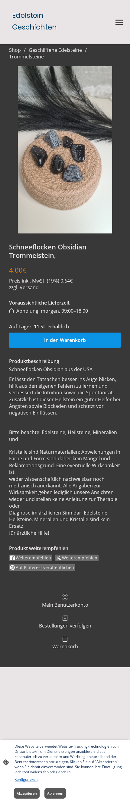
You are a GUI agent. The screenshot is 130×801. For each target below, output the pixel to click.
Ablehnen (55, 793)
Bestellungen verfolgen (65, 625)
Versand (29, 287)
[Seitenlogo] (35, 39)
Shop (15, 50)
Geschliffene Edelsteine (55, 50)
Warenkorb (65, 646)
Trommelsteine (26, 56)
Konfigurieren (26, 779)
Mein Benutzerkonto (65, 605)
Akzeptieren (27, 793)
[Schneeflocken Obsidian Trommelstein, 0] (65, 149)
